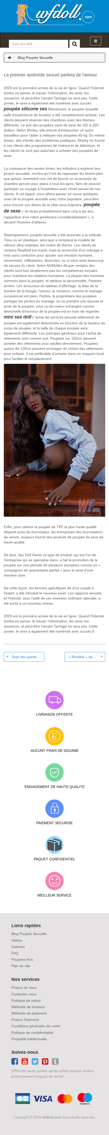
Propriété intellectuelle (29, 1039)
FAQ (15, 953)
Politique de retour (26, 1000)
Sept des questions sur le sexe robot (28, 657)
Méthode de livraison (28, 1007)
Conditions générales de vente (35, 1026)
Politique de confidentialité (32, 1033)
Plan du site (20, 966)
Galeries (18, 947)
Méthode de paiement (29, 1013)
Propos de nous (24, 987)
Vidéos (16, 940)
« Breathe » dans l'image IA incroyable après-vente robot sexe (87, 657)
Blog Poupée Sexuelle (35, 58)
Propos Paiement (25, 1020)
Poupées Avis (22, 959)
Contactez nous (24, 994)
